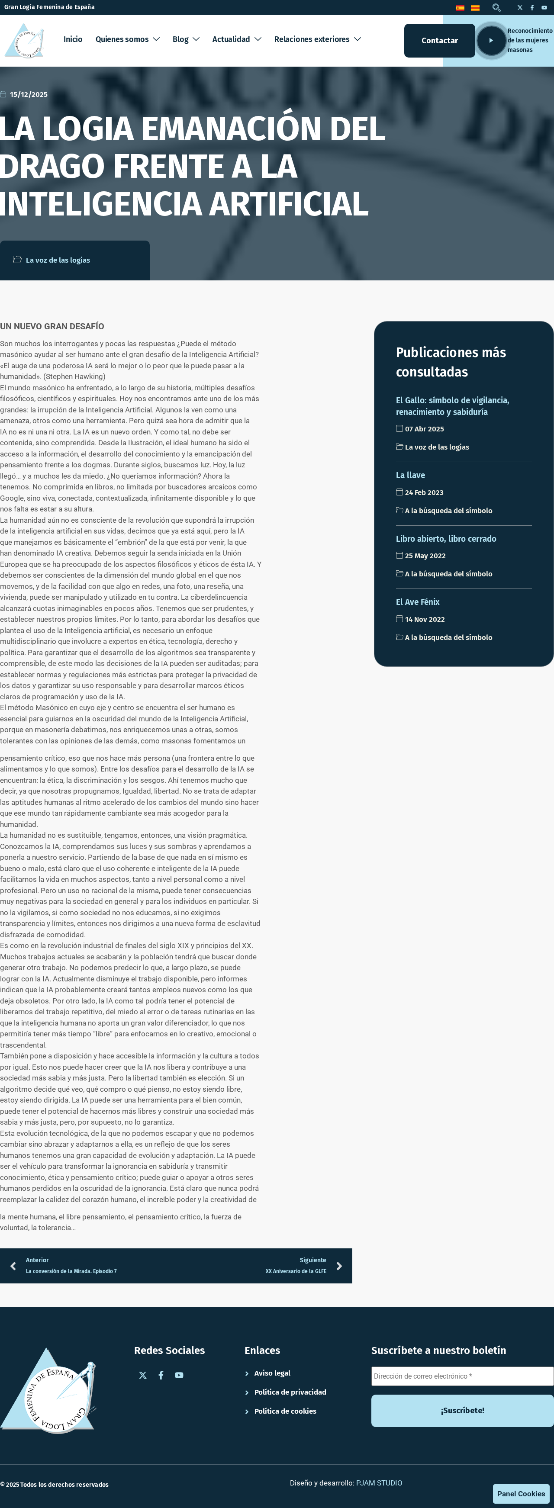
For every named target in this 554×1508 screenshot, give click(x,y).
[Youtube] (544, 7)
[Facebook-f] (532, 7)
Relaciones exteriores (312, 39)
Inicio (73, 39)
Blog (180, 39)
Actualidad (231, 39)
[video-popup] (491, 40)
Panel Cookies (521, 1493)
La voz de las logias (58, 260)
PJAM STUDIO (379, 1483)
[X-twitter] (519, 7)
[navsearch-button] (497, 8)
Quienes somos (122, 39)
